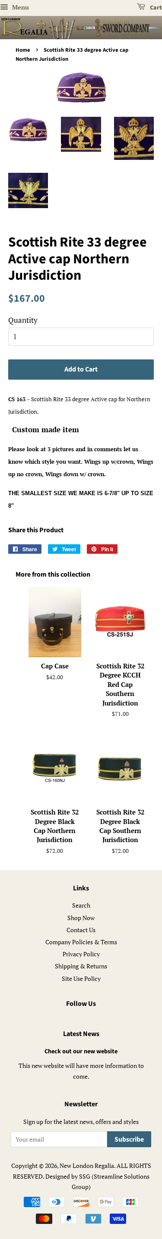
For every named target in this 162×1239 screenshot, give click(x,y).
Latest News (81, 1034)
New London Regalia (87, 1165)
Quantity (23, 320)
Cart (155, 7)
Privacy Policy (81, 954)
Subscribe (129, 1139)
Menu (19, 7)
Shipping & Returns (81, 966)
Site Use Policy (81, 978)
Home (23, 50)
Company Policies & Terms (81, 942)
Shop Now (81, 918)
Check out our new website (81, 1051)
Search (81, 905)
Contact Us (81, 930)
